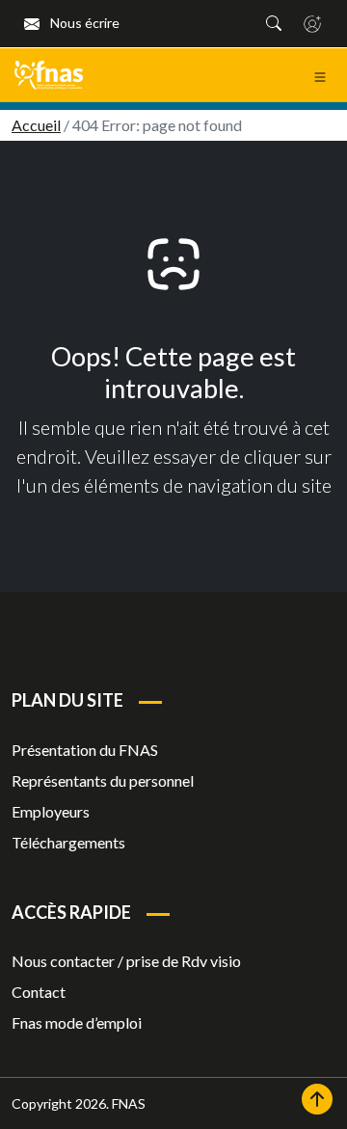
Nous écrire (83, 22)
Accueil (36, 125)
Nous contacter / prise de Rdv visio (126, 961)
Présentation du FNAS (85, 749)
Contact (39, 991)
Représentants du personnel (103, 780)
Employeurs (51, 811)
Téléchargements (68, 842)
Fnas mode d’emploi (77, 1022)
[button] (273, 23)
